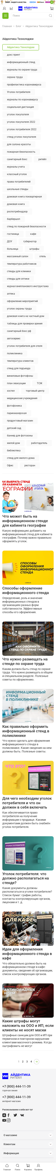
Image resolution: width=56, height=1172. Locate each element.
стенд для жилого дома (21, 457)
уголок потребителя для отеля (24, 345)
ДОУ (9, 241)
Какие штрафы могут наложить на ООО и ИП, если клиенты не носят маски (28, 1025)
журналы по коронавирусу (22, 99)
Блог (18, 26)
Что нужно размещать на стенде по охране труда (25, 661)
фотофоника (14, 405)
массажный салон (17, 256)
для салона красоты (19, 144)
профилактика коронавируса (24, 84)
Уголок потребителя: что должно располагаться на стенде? (25, 878)
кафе (33, 233)
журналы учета (16, 166)
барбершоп (13, 219)
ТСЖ (39, 383)
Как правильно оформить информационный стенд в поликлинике (25, 731)
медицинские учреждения (22, 398)
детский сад (14, 428)
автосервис (13, 338)
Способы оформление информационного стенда (25, 590)
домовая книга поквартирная (24, 196)
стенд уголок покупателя (21, 136)
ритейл (42, 159)
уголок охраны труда (19, 308)
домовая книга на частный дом (25, 316)
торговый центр (35, 390)
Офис (10, 465)
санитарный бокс (17, 159)
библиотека (14, 450)
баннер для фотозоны (20, 435)
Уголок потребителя (18, 92)
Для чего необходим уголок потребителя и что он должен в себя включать (27, 803)
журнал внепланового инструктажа (28, 286)
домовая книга (16, 204)
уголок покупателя (18, 114)
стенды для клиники (19, 271)
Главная (7, 26)
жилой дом (13, 443)
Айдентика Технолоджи (20, 47)
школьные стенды (17, 189)
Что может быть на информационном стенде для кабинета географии (25, 521)
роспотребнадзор (17, 211)
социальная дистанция (20, 106)
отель (42, 256)
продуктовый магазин (20, 420)
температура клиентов (20, 360)
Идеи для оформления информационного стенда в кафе (27, 953)
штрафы (34, 248)
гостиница (13, 233)
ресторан (29, 465)
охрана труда (15, 77)
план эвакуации (16, 383)
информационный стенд (21, 62)
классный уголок (17, 174)
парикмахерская (17, 413)
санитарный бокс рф (19, 331)
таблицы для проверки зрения (24, 323)
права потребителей (18, 181)
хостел (11, 390)
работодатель (39, 443)
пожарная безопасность (21, 151)
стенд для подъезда (18, 368)
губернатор (30, 241)
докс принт (13, 54)
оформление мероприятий (22, 301)
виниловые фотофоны (20, 375)
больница (12, 248)
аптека (11, 293)
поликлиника (14, 353)
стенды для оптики (18, 278)
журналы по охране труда (22, 69)
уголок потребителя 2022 (21, 129)
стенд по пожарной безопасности (26, 226)
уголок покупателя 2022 (21, 121)
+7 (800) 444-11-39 (16, 1086)
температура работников (21, 263)
